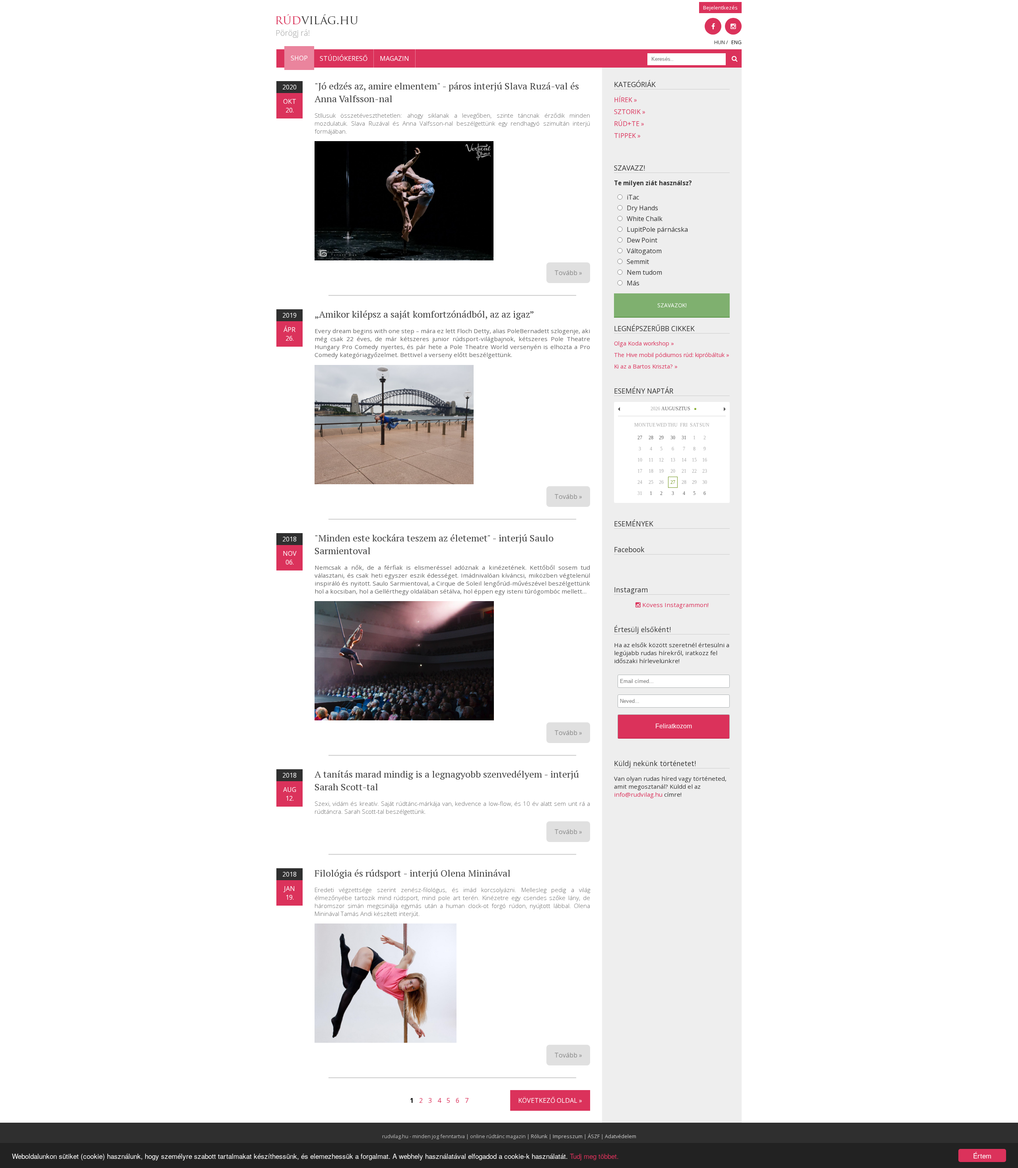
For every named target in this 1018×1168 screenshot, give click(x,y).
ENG (736, 42)
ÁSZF (594, 1136)
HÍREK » (625, 99)
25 (651, 482)
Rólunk (539, 1136)
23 (704, 471)
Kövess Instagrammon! (675, 605)
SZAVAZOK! (672, 305)
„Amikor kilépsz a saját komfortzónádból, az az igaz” (424, 314)
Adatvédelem (620, 1136)
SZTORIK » (629, 111)
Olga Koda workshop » (644, 343)
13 (672, 460)
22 (694, 471)
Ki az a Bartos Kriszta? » (646, 366)
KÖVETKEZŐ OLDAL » (550, 1100)
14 (684, 460)
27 (672, 482)
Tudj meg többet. (594, 1156)
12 (661, 460)
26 (661, 482)
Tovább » (568, 272)
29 (694, 482)
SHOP (299, 58)
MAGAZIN (394, 58)
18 (651, 471)
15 (694, 460)
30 (704, 482)
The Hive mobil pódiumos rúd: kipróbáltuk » (671, 355)
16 (704, 460)
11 (651, 460)
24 (639, 482)
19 (661, 471)
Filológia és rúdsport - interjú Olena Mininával (413, 873)
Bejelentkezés (720, 7)
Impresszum (568, 1136)
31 (639, 493)
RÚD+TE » (629, 123)
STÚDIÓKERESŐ (343, 58)
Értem (982, 1155)
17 (639, 471)
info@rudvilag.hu (638, 794)
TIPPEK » (627, 135)
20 (672, 471)
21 (684, 471)
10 (639, 460)
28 (684, 482)
